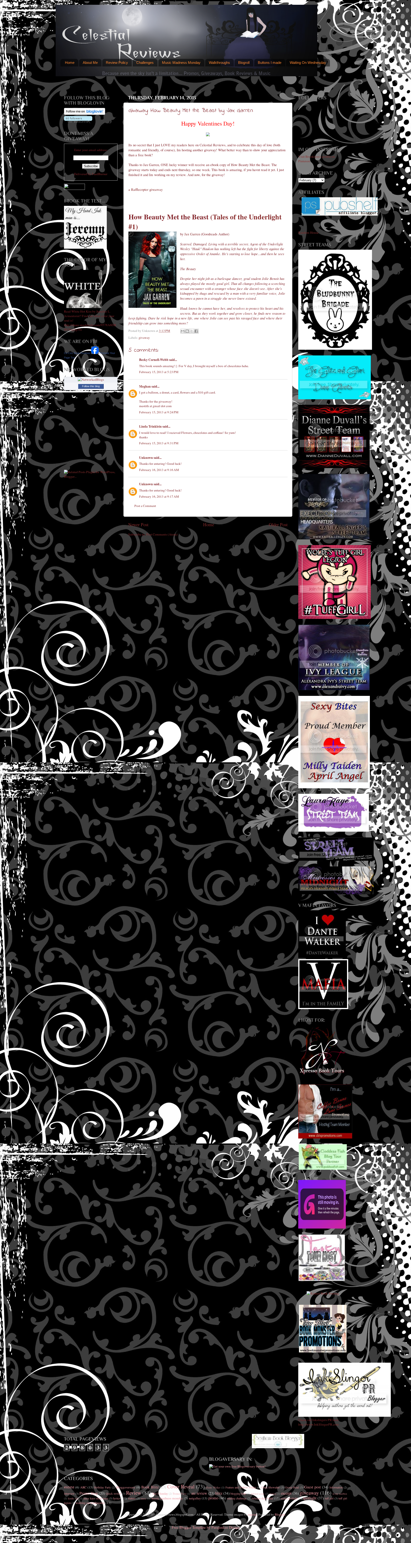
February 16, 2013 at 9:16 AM (159, 470)
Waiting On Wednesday (308, 63)
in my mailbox (340, 1493)
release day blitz (262, 1498)
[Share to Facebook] (196, 331)
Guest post (312, 1487)
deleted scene (257, 1493)
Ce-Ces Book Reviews (77, 353)
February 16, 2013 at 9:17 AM (159, 496)
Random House (308, 232)
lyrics (116, 1498)
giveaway (309, 1492)
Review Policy (117, 63)
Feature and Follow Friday (240, 1487)
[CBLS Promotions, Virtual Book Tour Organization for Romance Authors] (325, 1137)
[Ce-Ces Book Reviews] (95, 353)
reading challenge (237, 1498)
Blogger (280, 1514)
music (144, 1498)
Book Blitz (150, 1487)
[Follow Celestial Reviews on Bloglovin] (84, 113)
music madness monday (167, 1498)
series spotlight (289, 1498)
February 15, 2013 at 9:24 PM (158, 412)
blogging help (238, 1493)
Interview (69, 1493)
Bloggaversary (125, 1487)
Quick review (113, 1493)
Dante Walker (213, 1487)
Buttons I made (269, 63)
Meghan (145, 386)
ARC (83, 1487)
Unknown (146, 457)
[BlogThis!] (187, 331)
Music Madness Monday (181, 63)
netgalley (195, 1498)
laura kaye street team (95, 1498)
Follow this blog (91, 386)
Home (69, 63)
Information (336, 1487)
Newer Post (138, 524)
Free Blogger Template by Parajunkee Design (206, 1527)
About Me (90, 63)
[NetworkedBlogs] (91, 379)
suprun (252, 1514)
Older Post (278, 524)
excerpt (286, 1493)
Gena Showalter (270, 1487)
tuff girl (329, 1498)
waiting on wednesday (90, 1503)
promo (213, 1498)
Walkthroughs (219, 63)
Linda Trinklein (150, 426)
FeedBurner (100, 174)
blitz (218, 1493)
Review (133, 1492)
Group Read (292, 1487)
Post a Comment (145, 506)
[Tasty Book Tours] (321, 1280)
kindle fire (73, 1498)
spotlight (310, 1498)
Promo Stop (88, 1493)
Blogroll (244, 63)
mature (132, 1498)
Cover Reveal (181, 1486)
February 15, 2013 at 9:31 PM (158, 443)
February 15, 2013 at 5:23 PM (158, 372)
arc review (199, 1493)
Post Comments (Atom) (162, 534)
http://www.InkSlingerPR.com (318, 1424)
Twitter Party (179, 1493)
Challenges (145, 63)
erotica (272, 1493)
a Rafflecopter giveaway (145, 189)
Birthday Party (102, 1487)
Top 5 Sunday (160, 1493)
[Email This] (182, 331)
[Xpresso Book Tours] (323, 1073)
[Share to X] (191, 331)
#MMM (69, 1487)
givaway (144, 337)
